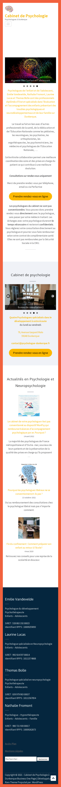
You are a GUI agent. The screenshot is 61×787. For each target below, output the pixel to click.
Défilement (53, 778)
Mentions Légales (14, 751)
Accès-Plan (10, 743)
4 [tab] (34, 86)
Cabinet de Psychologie (26, 15)
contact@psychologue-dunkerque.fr (30, 343)
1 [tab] (24, 86)
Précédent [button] (8, 296)
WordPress (37, 782)
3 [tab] (30, 86)
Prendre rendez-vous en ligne (30, 196)
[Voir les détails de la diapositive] (30, 70)
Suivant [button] (52, 296)
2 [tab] (27, 86)
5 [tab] (37, 86)
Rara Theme (11, 782)
